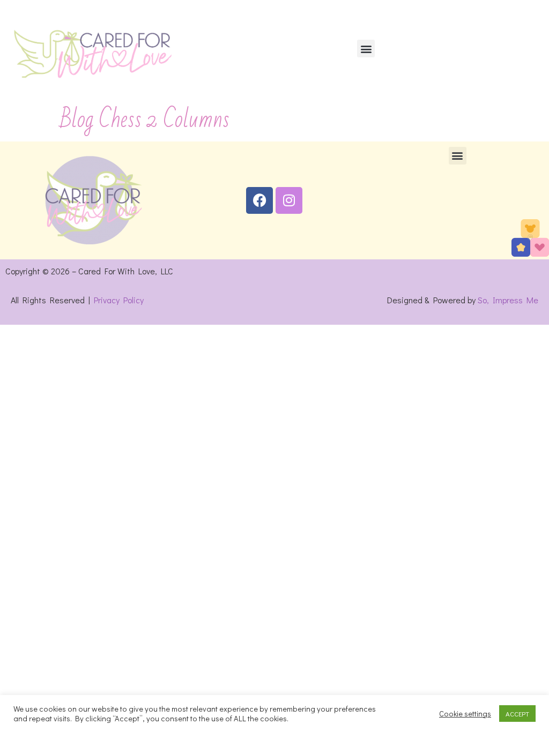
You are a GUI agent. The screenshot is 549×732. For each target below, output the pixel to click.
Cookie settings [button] (465, 714)
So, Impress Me (508, 299)
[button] (366, 48)
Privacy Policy (119, 299)
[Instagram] (289, 200)
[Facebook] (259, 200)
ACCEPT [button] (517, 713)
